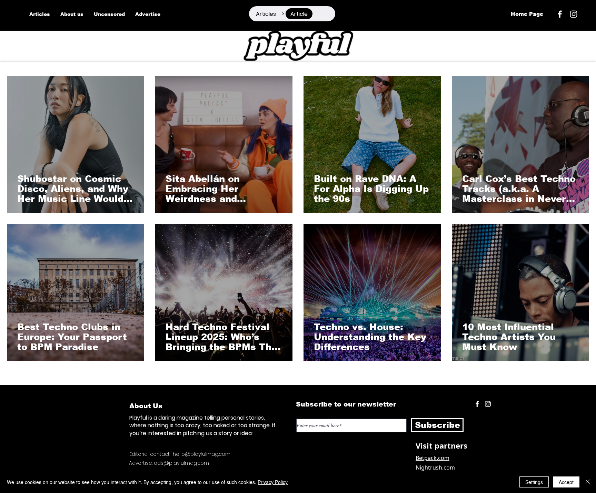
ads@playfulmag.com (181, 463)
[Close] (588, 481)
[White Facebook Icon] (477, 404)
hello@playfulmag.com (201, 454)
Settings (534, 482)
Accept (566, 482)
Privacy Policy (273, 482)
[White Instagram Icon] (573, 14)
